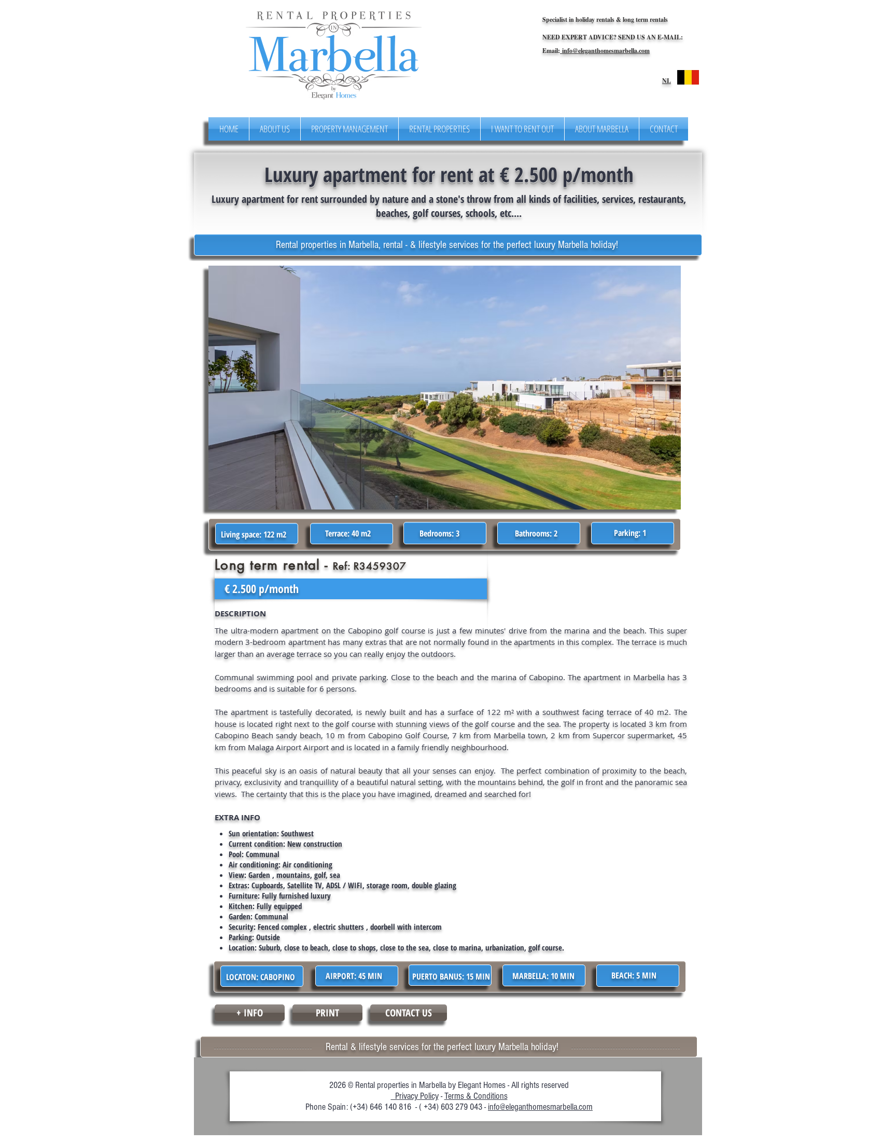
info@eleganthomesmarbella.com (605, 50)
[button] (444, 387)
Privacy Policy (415, 1096)
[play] (653, 274)
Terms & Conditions (476, 1096)
